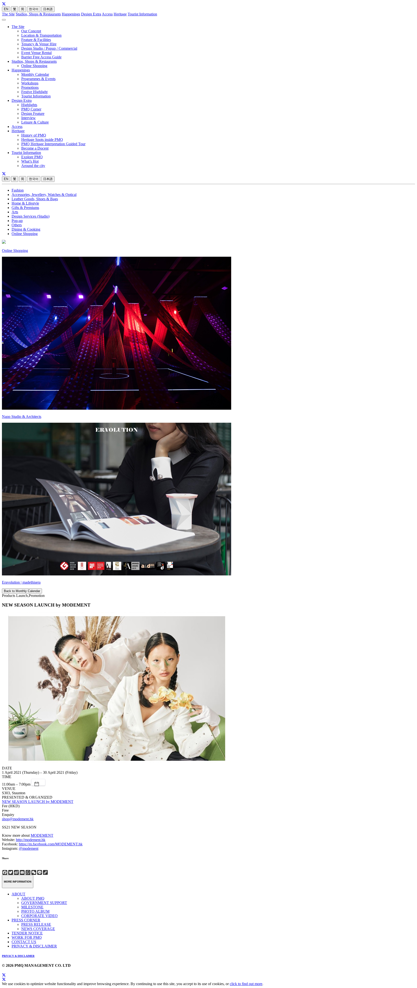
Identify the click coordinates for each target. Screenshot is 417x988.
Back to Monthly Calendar (22, 591)
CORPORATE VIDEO (39, 916)
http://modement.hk (30, 840)
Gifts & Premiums (25, 208)
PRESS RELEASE (36, 924)
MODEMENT (42, 835)
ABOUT (18, 894)
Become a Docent (35, 148)
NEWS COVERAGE (38, 929)
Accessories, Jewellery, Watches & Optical (44, 195)
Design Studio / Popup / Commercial (49, 48)
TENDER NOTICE (27, 933)
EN (6, 9)
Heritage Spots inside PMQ (42, 140)
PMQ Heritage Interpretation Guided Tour (53, 144)
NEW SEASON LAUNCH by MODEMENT (37, 802)
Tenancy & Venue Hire (38, 44)
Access (107, 14)
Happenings (71, 14)
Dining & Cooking (26, 229)
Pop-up (17, 221)
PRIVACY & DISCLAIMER (34, 946)
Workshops (29, 83)
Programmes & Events (38, 79)
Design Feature (32, 113)
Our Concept (31, 31)
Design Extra (91, 14)
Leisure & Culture (35, 122)
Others (17, 225)
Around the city (33, 166)
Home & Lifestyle (25, 203)
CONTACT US (24, 942)
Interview (28, 118)
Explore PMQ (32, 157)
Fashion (18, 190)
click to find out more (246, 984)
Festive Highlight (34, 92)
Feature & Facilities (36, 40)
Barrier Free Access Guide (41, 57)
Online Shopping (34, 66)
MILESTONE (32, 907)
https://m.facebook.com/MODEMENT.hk (51, 844)
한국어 (33, 9)
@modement (28, 848)
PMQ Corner (31, 109)
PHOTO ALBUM (35, 911)
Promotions (30, 87)
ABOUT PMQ (32, 898)
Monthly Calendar (35, 74)
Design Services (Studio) (30, 216)
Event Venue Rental (36, 53)
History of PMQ (33, 135)
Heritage (120, 14)
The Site (8, 14)
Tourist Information (142, 14)
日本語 (48, 9)
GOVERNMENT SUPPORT (44, 903)
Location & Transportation (41, 35)
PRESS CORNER (26, 920)
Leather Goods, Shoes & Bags (35, 199)
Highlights (29, 105)
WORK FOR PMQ (27, 937)
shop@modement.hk (18, 819)
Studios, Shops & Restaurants (38, 14)
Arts (15, 212)
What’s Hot (30, 161)
